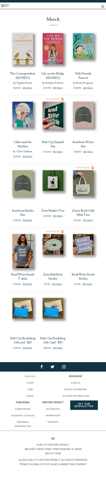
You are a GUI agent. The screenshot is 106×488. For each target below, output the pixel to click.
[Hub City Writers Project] (5, 5)
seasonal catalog (22, 415)
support (52, 422)
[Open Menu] (102, 6)
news (30, 396)
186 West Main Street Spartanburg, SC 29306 (53, 449)
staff (30, 382)
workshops (53, 415)
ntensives (53, 409)
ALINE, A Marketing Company (69, 464)
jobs (30, 389)
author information (75, 396)
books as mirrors (76, 389)
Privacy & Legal (29, 464)
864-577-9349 (53, 453)
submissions (23, 409)
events (75, 382)
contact (30, 376)
